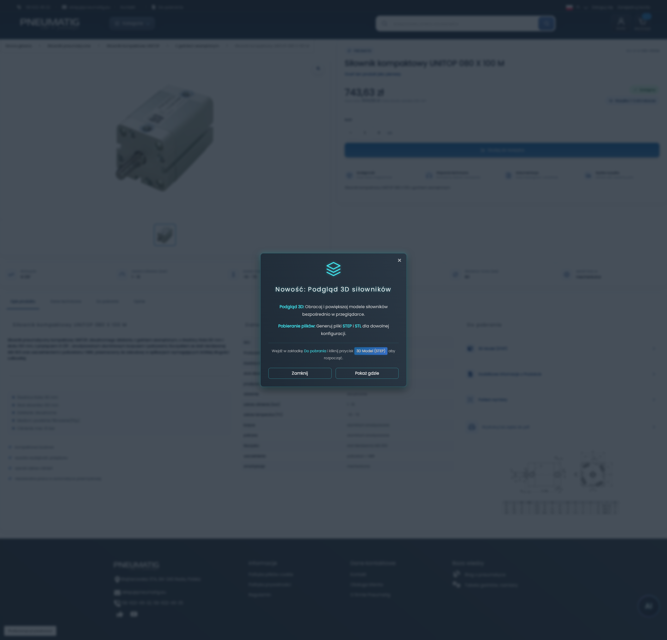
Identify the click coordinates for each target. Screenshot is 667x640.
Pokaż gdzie (367, 373)
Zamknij (300, 373)
